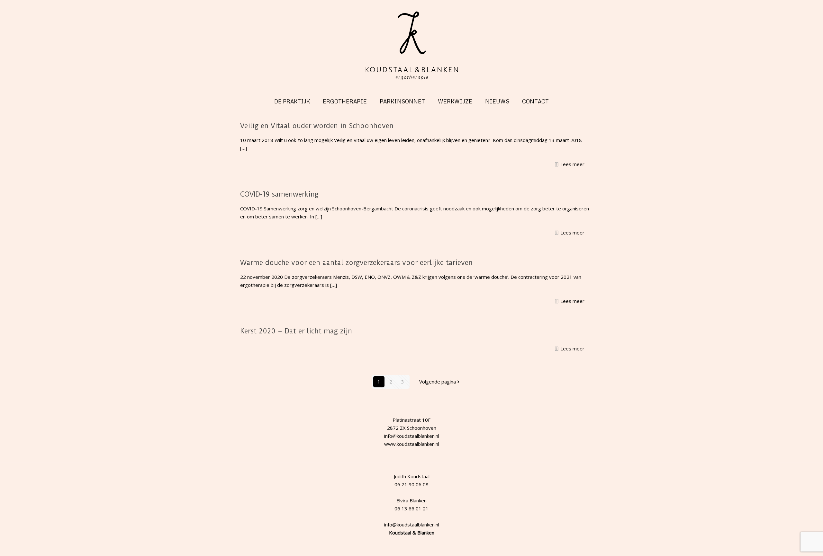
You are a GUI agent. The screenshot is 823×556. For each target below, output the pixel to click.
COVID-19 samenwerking (279, 194)
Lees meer (572, 164)
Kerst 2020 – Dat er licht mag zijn (296, 331)
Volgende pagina (437, 381)
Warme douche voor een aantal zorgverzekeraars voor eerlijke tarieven (356, 263)
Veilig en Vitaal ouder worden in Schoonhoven (316, 126)
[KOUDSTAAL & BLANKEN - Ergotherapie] (411, 46)
